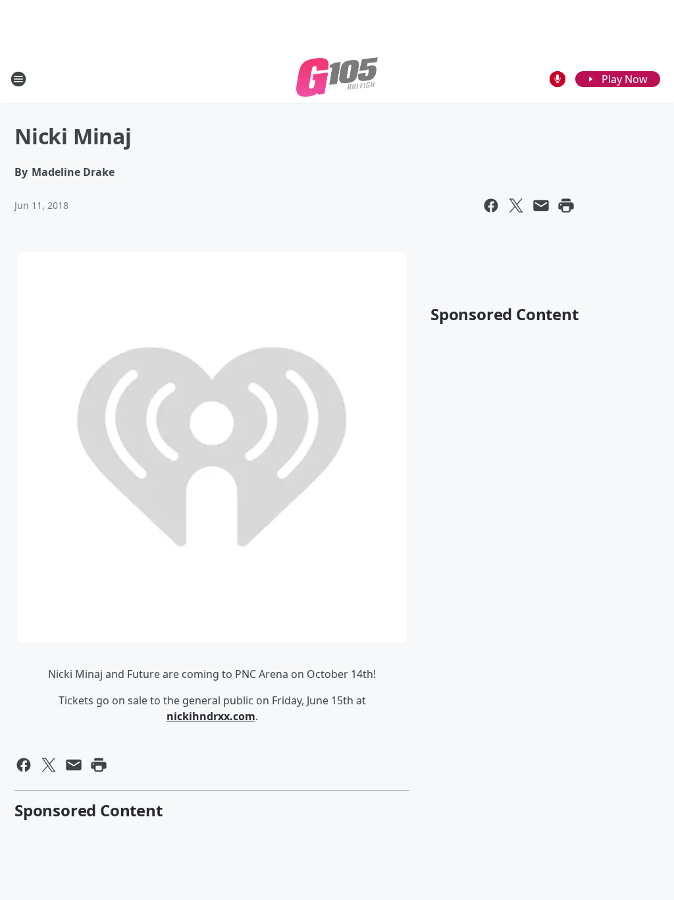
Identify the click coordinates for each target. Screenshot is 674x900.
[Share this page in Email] (541, 205)
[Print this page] (566, 205)
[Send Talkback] (557, 79)
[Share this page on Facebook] (491, 205)
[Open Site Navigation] (18, 79)
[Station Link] (337, 78)
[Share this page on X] (516, 205)
